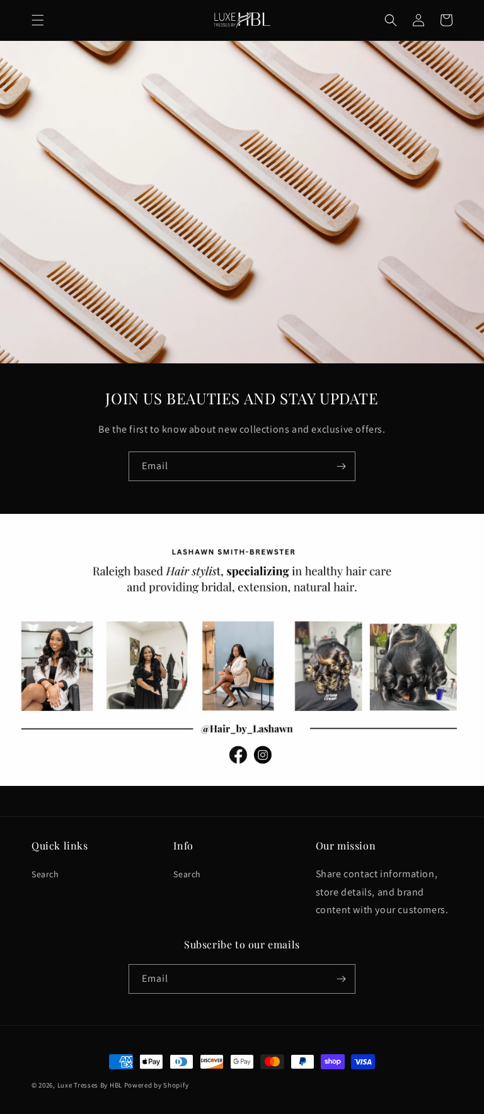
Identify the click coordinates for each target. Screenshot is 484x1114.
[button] (38, 20)
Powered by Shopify (156, 1085)
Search (45, 874)
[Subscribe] (341, 466)
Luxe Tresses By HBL (89, 1085)
